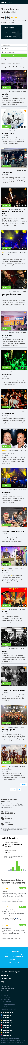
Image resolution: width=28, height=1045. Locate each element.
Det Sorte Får (13, 937)
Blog (2, 981)
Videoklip (11, 59)
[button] (14, 45)
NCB (23, 1042)
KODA (17, 1042)
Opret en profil (14, 963)
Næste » (23, 784)
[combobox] (15, 52)
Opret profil (5, 975)
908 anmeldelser (16, 20)
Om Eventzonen (6, 978)
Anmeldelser (20, 59)
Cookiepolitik (5, 986)
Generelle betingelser (7, 988)
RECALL (17, 918)
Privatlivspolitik (5, 990)
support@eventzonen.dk (8, 1009)
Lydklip (4, 59)
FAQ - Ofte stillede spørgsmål (10, 972)
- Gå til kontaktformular (8, 1005)
